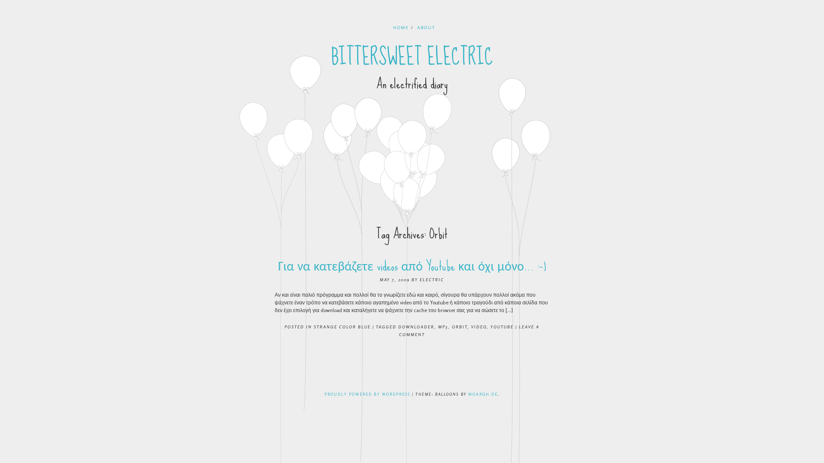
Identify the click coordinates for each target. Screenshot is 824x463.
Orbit (459, 326)
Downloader (416, 326)
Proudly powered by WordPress (367, 394)
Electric (432, 279)
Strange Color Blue (342, 326)
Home (401, 27)
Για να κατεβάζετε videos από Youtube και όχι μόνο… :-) (412, 266)
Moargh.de (483, 394)
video (479, 326)
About (426, 27)
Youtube (502, 326)
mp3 (443, 326)
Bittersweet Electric (412, 57)
